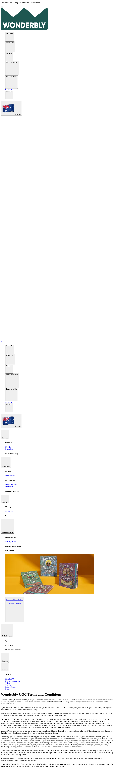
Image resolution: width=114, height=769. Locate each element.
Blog (7, 689)
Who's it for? (10, 43)
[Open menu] (2, 7)
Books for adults (11, 76)
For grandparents (11, 484)
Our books (9, 33)
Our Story (8, 685)
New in (8, 447)
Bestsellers (9, 449)
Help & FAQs (10, 679)
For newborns (10, 476)
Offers (7, 683)
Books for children (12, 62)
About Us (9, 92)
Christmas (8, 90)
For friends (9, 486)
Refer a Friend (10, 687)
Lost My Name (10, 541)
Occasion (9, 53)
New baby (9, 511)
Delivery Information (12, 681)
